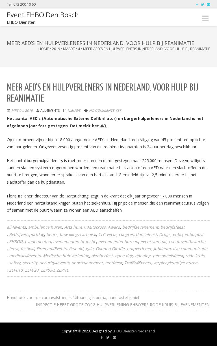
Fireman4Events (51, 248)
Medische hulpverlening (66, 255)
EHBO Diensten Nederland (133, 331)
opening (143, 255)
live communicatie (190, 248)
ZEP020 (31, 270)
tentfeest (113, 262)
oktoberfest (102, 255)
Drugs (164, 234)
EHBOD (16, 241)
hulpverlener (139, 248)
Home (43, 48)
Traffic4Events (137, 262)
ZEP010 (16, 270)
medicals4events (25, 255)
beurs (51, 234)
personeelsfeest (168, 255)
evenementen (38, 241)
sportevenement (87, 262)
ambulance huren (45, 227)
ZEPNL (62, 270)
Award (114, 227)
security (30, 262)
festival (27, 248)
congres (126, 234)
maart (69, 48)
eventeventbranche (187, 241)
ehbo (177, 234)
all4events (16, 227)
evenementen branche (74, 241)
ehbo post (194, 234)
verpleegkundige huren (175, 262)
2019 (56, 48)
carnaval (88, 234)
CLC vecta (107, 234)
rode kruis (195, 255)
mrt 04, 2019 (22, 110)
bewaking (69, 234)
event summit (153, 241)
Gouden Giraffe (110, 248)
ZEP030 (47, 270)
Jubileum (162, 248)
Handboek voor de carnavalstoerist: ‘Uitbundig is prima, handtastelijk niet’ (73, 297)
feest (13, 248)
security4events (55, 262)
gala (90, 248)
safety (14, 262)
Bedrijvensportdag (26, 234)
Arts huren (74, 227)
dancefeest (146, 234)
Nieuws (74, 110)
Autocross (96, 227)
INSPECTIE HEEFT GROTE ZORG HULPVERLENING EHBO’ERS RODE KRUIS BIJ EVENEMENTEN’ (123, 304)
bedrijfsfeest (172, 227)
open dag (124, 255)
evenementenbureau (118, 241)
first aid (76, 248)
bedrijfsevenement (140, 227)
